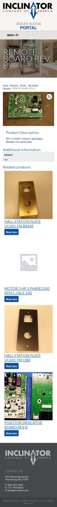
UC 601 (23, 85)
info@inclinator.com (18, 490)
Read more (11, 231)
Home (5, 85)
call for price (26, 141)
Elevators (14, 85)
